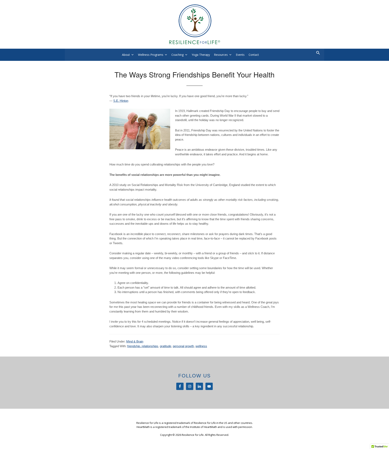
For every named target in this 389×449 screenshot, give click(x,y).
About (126, 55)
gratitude (165, 346)
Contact (254, 55)
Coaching (177, 55)
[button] (318, 54)
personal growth (183, 346)
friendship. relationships (142, 346)
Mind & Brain (134, 341)
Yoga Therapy (201, 55)
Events (240, 55)
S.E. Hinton (120, 100)
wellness (201, 346)
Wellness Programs (150, 55)
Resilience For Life (194, 24)
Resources (221, 55)
